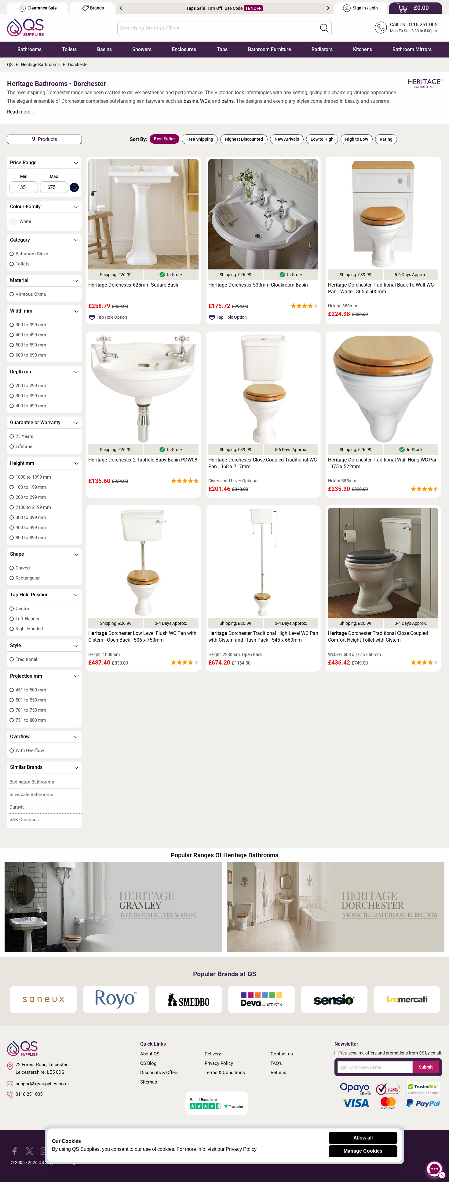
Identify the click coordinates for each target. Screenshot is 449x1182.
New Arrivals (287, 139)
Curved (23, 568)
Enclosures (184, 49)
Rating (386, 139)
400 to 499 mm (31, 335)
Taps (222, 49)
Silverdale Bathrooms (31, 794)
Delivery (213, 1054)
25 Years (24, 436)
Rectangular (28, 578)
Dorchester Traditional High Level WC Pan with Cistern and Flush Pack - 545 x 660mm (263, 636)
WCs (205, 101)
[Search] (324, 28)
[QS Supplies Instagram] (44, 1151)
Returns (278, 1072)
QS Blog (148, 1063)
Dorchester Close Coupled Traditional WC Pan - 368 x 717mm (262, 463)
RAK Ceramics (24, 819)
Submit (426, 1067)
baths (227, 101)
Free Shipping (199, 139)
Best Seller (164, 138)
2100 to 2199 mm (33, 507)
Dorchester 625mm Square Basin (134, 285)
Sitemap (148, 1082)
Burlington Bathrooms (31, 782)
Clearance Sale (42, 8)
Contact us (282, 1054)
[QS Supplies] (25, 27)
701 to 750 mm (31, 710)
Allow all (363, 1137)
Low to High (322, 139)
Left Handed (28, 618)
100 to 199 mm (31, 487)
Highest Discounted (244, 139)
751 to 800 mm (31, 720)
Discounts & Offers (159, 1072)
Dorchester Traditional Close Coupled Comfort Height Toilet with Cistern (378, 636)
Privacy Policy (219, 1063)
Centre (22, 608)
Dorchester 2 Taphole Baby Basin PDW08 (142, 460)
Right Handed (29, 629)
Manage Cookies (363, 1151)
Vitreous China (31, 294)
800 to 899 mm (31, 537)
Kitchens (362, 49)
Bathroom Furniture (269, 49)
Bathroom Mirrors (412, 49)
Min (23, 176)
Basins (104, 49)
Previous (121, 8)
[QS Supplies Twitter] (29, 1151)
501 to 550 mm (31, 700)
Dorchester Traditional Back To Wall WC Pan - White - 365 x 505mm (381, 288)
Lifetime (24, 446)
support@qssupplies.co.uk (43, 1084)
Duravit (16, 807)
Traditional (26, 659)
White (25, 221)
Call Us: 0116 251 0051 (415, 25)
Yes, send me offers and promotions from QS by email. (391, 1052)
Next (328, 8)
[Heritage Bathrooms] (425, 84)
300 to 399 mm (31, 325)
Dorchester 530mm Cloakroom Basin (258, 285)
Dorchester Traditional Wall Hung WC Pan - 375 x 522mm (383, 463)
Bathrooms (29, 49)
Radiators (322, 49)
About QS (149, 1054)
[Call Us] (381, 27)
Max (54, 176)
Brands (97, 8)
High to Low (356, 139)
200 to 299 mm (31, 385)
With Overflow (30, 750)
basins (191, 101)
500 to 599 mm (31, 345)
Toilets (69, 49)
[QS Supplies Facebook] (14, 1151)
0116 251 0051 (30, 1094)
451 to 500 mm (31, 690)
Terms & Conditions (225, 1072)
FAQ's (276, 1063)
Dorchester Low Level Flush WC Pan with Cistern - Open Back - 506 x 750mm (142, 636)
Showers (141, 49)
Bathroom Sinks (32, 254)
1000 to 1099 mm (33, 477)
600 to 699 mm (31, 355)
